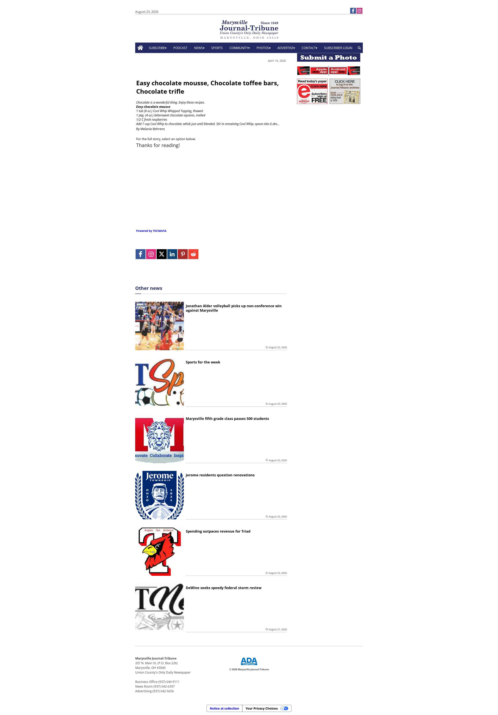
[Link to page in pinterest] (183, 254)
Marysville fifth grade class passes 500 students (227, 418)
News (198, 48)
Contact (309, 48)
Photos (263, 48)
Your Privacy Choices (261, 708)
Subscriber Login (338, 48)
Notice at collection (224, 708)
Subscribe (157, 48)
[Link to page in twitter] (162, 254)
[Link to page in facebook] (353, 11)
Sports (217, 48)
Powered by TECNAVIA (151, 231)
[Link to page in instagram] (359, 11)
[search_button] (359, 48)
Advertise (285, 48)
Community (239, 48)
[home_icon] (140, 47)
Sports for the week (203, 362)
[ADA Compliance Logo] (249, 665)
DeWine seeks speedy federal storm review (223, 587)
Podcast (180, 48)
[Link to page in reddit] (193, 254)
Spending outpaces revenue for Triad (218, 531)
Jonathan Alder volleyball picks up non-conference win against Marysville (234, 308)
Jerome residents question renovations (220, 475)
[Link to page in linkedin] (172, 254)
